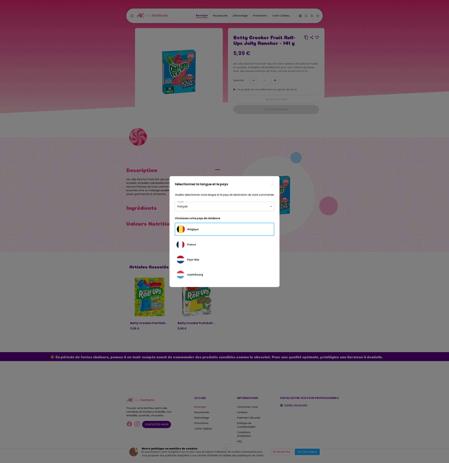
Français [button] (182, 206)
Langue (180, 201)
